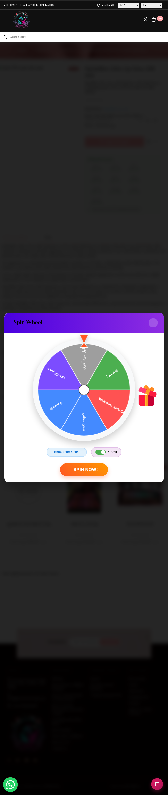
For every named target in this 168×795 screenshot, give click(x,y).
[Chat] (157, 784)
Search (5, 37)
